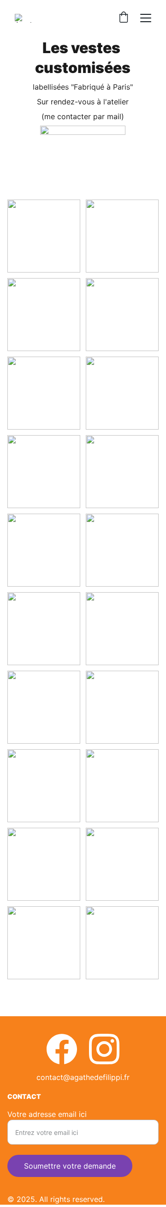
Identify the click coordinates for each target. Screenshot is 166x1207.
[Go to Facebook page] (62, 1049)
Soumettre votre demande (70, 1166)
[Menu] (145, 18)
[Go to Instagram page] (104, 1049)
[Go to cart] (124, 18)
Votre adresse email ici (47, 1114)
